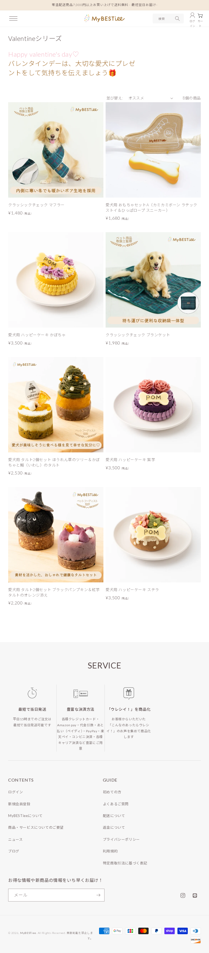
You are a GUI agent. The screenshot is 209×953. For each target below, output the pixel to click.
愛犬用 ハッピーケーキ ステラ (132, 589)
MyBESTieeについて (25, 815)
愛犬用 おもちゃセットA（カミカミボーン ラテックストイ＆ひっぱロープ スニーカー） (151, 207)
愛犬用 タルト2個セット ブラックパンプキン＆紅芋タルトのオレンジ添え (54, 592)
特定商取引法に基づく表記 (125, 863)
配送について (114, 815)
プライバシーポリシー (121, 839)
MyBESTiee (28, 932)
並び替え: (114, 98)
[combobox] (168, 18)
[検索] (177, 18)
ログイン (15, 792)
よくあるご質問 (116, 804)
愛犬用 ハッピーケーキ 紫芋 (130, 459)
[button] (13, 19)
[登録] (98, 895)
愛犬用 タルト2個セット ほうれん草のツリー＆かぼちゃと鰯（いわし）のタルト (54, 462)
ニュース (15, 839)
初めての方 (112, 792)
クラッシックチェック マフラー (36, 204)
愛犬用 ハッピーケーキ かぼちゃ (37, 334)
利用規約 (110, 851)
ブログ (13, 851)
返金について (114, 827)
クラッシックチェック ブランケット (138, 334)
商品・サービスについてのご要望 (36, 827)
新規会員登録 (19, 804)
